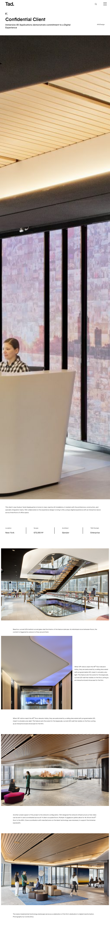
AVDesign (101, 24)
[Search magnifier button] (95, 4)
